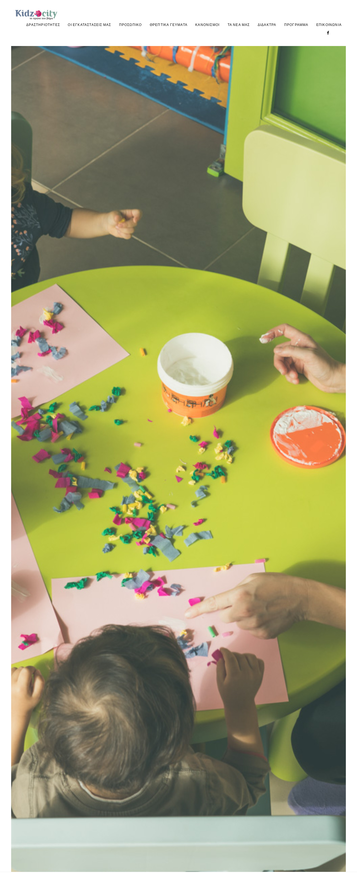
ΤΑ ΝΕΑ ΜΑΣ (239, 25)
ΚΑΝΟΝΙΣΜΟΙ (207, 25)
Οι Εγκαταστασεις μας (89, 25)
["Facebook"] (328, 32)
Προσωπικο (130, 25)
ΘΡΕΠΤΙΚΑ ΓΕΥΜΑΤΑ (168, 25)
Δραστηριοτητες (43, 25)
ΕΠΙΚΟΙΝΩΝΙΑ (329, 25)
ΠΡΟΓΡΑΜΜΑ (296, 25)
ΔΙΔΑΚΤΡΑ (267, 25)
